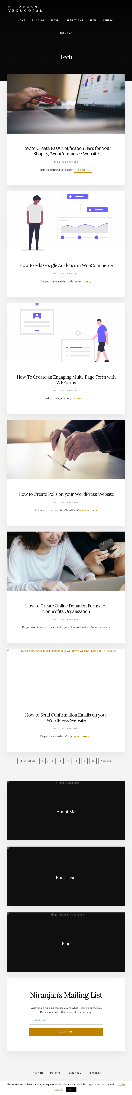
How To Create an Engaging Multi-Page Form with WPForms (66, 379)
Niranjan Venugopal (25, 9)
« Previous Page (27, 762)
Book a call (66, 878)
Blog (57, 162)
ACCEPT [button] (71, 1090)
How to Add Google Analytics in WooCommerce (66, 265)
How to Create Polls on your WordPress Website (66, 494)
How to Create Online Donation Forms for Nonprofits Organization (66, 608)
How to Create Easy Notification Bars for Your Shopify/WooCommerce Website (66, 151)
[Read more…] (83, 170)
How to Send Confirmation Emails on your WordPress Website (66, 717)
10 (94, 761)
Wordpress (70, 162)
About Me (66, 812)
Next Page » (106, 762)
